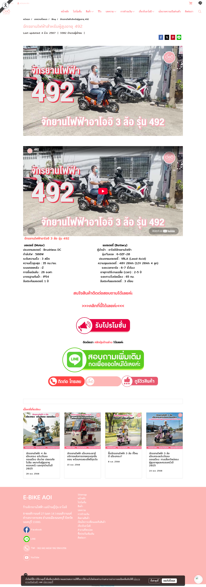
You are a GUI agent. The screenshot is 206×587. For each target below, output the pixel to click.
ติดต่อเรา (189, 11)
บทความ (110, 11)
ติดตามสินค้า (84, 518)
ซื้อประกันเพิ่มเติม (86, 533)
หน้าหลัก (65, 11)
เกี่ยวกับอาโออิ (145, 11)
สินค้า (89, 11)
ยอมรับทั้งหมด (169, 580)
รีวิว (99, 11)
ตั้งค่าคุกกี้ (154, 580)
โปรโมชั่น (77, 11)
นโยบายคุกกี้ (48, 582)
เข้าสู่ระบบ (9, 3)
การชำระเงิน (127, 11)
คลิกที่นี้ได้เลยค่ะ (103, 305)
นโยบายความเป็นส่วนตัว (169, 11)
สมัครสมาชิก (24, 3)
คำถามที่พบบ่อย (85, 529)
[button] (200, 11)
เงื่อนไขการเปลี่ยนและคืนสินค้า (92, 521)
